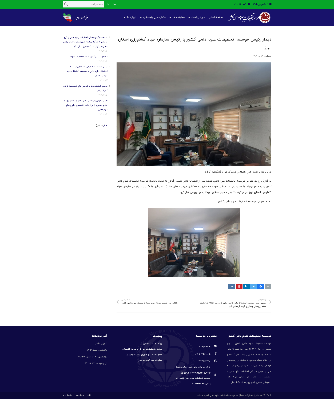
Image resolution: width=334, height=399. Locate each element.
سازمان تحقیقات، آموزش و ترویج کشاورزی (142, 349)
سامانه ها (80, 395)
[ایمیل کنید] (268, 286)
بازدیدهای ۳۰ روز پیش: (96, 357)
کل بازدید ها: (101, 363)
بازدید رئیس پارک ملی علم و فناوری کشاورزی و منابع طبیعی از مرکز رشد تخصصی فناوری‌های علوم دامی (86, 105)
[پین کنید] (239, 286)
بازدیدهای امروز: (99, 350)
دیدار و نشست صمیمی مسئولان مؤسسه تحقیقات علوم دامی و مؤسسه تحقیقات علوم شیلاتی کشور (87, 71)
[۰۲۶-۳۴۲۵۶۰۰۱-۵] (213, 354)
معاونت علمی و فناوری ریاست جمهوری (144, 354)
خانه (89, 395)
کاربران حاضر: (100, 343)
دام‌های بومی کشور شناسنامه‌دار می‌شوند (89, 56)
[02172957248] (213, 361)
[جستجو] (66, 4)
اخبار (105, 125)
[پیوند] (248, 17)
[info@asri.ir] (213, 347)
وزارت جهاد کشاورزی (152, 343)
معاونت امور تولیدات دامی (150, 360)
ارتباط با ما (67, 395)
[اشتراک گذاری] (260, 286)
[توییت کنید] (253, 286)
